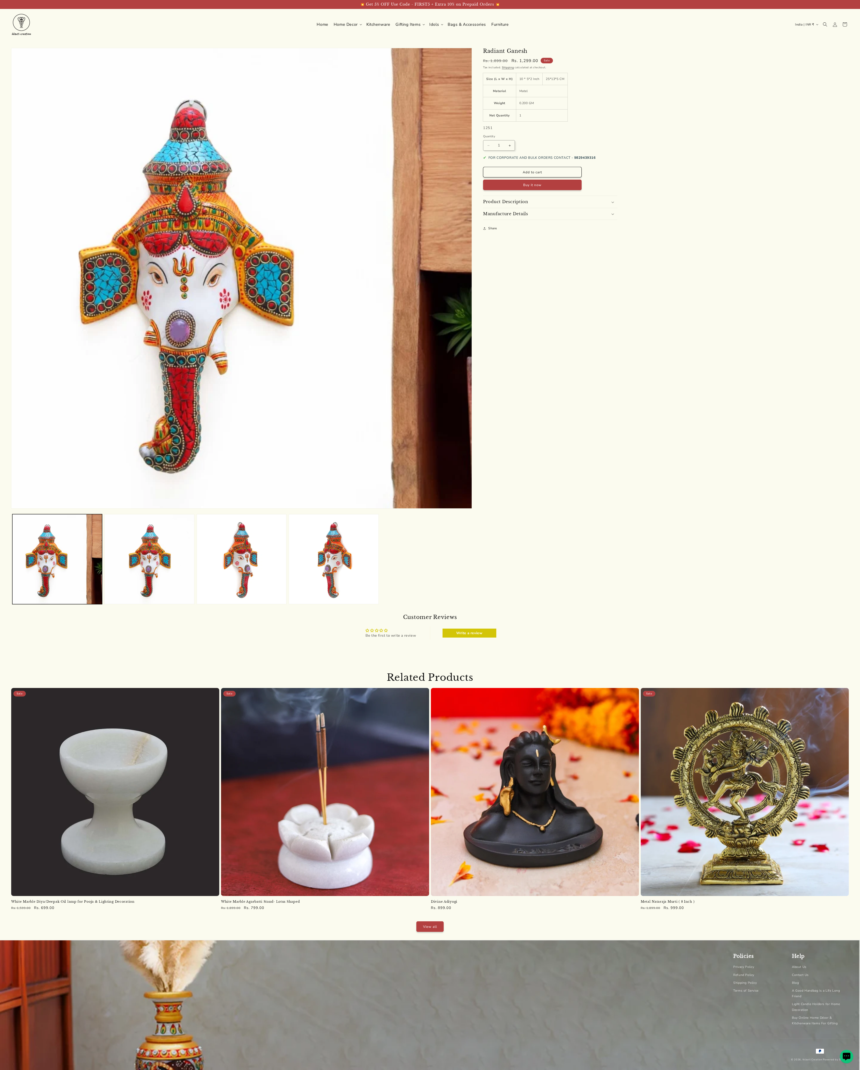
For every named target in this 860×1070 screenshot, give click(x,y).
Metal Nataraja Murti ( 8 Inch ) (667, 902)
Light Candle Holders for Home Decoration (816, 1007)
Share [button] (492, 228)
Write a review (469, 632)
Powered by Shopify (836, 1059)
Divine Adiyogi (444, 902)
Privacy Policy (743, 967)
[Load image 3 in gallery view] (241, 559)
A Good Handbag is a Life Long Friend (816, 993)
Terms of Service (746, 990)
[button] (347, 24)
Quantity (489, 137)
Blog (795, 982)
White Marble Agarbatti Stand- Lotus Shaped (260, 902)
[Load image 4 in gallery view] (333, 559)
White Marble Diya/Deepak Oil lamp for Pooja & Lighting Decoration (73, 902)
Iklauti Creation (812, 1059)
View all (430, 926)
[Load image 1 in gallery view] (57, 559)
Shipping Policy (745, 982)
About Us (799, 967)
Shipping (508, 67)
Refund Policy (743, 975)
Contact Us (800, 975)
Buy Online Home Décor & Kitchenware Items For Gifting (815, 1020)
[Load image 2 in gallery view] (149, 559)
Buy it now (532, 185)
